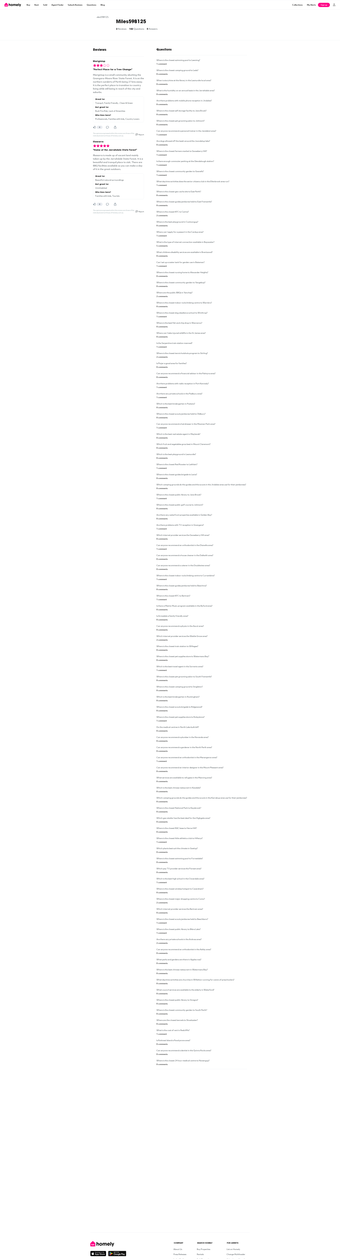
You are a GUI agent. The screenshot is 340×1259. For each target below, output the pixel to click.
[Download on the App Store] (99, 1253)
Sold (45, 4)
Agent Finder (57, 4)
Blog (103, 4)
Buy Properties (203, 1249)
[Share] (115, 127)
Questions (91, 4)
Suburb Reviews (75, 4)
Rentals (200, 1254)
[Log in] (334, 5)
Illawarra (98, 142)
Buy (28, 4)
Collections (297, 4)
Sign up (324, 5)
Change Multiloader (236, 1254)
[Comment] (107, 127)
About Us (177, 1249)
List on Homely (233, 1249)
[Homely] (108, 1244)
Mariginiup (99, 61)
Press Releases (179, 1254)
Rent (36, 4)
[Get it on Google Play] (117, 1253)
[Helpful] (94, 127)
